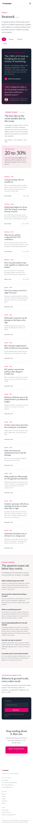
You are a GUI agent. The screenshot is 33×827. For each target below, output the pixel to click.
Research (20, 39)
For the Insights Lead (7, 787)
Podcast (4, 796)
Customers (4, 801)
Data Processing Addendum (9, 814)
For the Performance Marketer (9, 782)
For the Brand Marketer (8, 785)
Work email (8, 701)
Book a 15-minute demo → (16, 750)
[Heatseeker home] (7, 3)
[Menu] (30, 3)
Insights (4, 798)
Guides (5, 43)
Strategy (11, 39)
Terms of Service (6, 812)
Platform (4, 794)
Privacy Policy (5, 810)
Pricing (3, 803)
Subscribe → (16, 710)
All (4, 39)
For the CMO (5, 780)
